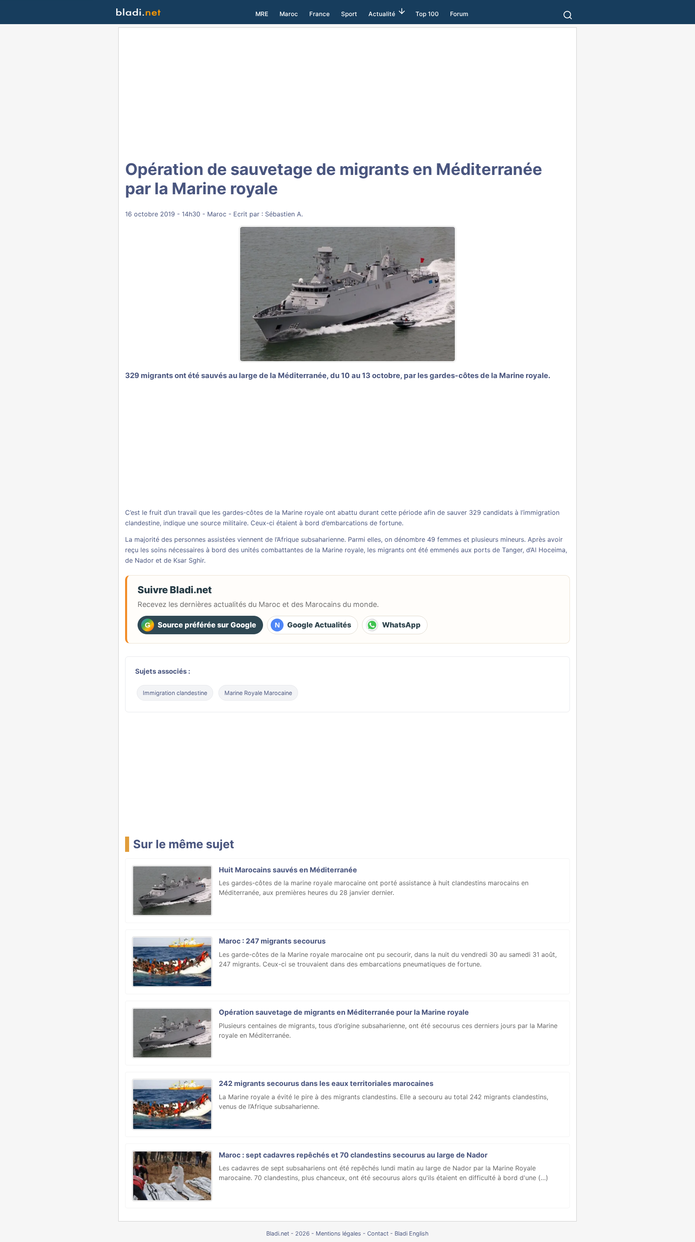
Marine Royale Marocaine (258, 692)
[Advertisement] (347, 92)
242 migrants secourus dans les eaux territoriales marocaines (326, 1083)
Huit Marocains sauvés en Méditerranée (288, 870)
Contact (378, 1233)
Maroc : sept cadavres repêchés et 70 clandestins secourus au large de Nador (353, 1155)
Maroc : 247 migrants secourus (272, 941)
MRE (261, 14)
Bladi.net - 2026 (288, 1233)
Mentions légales (338, 1233)
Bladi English (412, 1233)
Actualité (381, 14)
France (319, 14)
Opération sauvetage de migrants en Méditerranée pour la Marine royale (344, 1012)
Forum (459, 14)
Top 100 (427, 14)
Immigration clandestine (175, 692)
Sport (349, 14)
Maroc (289, 14)
